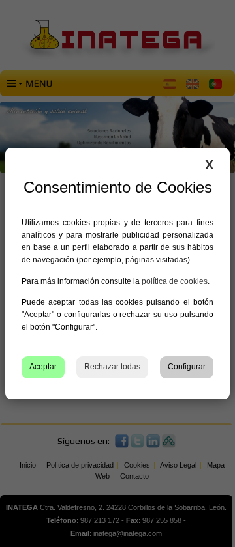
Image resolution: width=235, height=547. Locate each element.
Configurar (187, 366)
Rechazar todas (112, 366)
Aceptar (43, 366)
